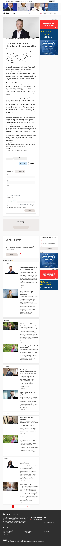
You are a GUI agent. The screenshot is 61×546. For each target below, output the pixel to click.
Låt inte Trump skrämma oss (28, 437)
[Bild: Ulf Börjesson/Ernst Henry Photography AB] (10, 269)
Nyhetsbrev (46, 520)
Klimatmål (33, 13)
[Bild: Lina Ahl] (10, 348)
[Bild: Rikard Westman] (10, 372)
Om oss (54, 522)
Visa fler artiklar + (49, 248)
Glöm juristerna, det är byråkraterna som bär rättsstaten (26, 292)
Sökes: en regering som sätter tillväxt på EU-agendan (28, 268)
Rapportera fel (10, 171)
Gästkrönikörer (9, 158)
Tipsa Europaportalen (48, 522)
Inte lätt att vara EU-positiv (28, 324)
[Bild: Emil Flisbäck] (10, 326)
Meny (55, 13)
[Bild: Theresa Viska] (10, 293)
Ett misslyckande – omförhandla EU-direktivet (28, 370)
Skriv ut (33, 163)
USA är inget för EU (25, 484)
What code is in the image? (23, 200)
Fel (8, 185)
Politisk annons (55, 19)
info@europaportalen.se (37, 519)
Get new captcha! (7, 203)
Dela (24, 163)
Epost (8, 180)
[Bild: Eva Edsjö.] (10, 394)
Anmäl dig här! (21, 227)
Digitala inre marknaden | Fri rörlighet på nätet (18, 158)
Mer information (28, 1)
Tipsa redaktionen (20, 171)
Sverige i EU (22, 13)
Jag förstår (51, 1)
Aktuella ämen (51, 520)
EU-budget (28, 13)
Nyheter (18, 13)
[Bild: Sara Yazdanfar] (10, 486)
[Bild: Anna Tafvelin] (10, 419)
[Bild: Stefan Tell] (10, 464)
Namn (8, 175)
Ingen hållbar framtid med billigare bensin (27, 393)
